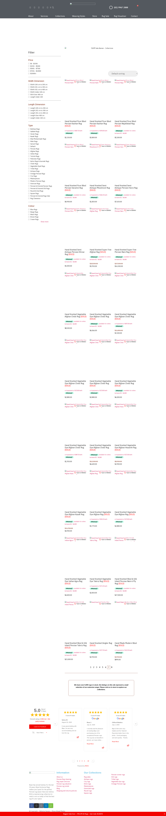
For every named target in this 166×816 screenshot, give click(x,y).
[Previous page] (73, 760)
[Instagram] (34, 7)
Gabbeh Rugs (34, 131)
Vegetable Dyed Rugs (37, 166)
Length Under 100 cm (37, 118)
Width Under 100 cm (37, 92)
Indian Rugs (34, 154)
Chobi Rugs (34, 164)
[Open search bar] (53, 7)
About (30, 16)
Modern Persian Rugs (37, 181)
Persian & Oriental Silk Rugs (40, 188)
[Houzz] (47, 7)
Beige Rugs (34, 212)
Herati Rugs (34, 134)
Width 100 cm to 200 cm (38, 84)
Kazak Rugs (34, 136)
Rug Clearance (35, 198)
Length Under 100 (36, 97)
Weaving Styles (78, 16)
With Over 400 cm (36, 94)
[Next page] (92, 760)
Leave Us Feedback (40, 726)
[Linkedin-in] (43, 7)
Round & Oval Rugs (36, 191)
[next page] (135, 724)
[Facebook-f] (30, 7)
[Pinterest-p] (39, 7)
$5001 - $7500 (35, 68)
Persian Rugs (34, 149)
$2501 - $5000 (35, 66)
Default (33, 146)
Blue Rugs (33, 209)
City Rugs (33, 176)
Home (67, 31)
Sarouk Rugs (34, 144)
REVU (87, 766)
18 (88, 761)
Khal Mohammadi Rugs (38, 139)
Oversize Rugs (35, 183)
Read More (90, 744)
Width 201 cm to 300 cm (82, 31)
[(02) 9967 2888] (111, 7)
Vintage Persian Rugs (37, 174)
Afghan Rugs (34, 151)
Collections (60, 16)
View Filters (40, 732)
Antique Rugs (35, 171)
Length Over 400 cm (37, 115)
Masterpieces (35, 178)
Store (94, 16)
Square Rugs (34, 193)
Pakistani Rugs (35, 159)
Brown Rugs (34, 217)
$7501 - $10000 (35, 71)
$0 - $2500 (34, 63)
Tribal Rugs (34, 169)
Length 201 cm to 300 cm (39, 110)
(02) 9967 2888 (121, 7)
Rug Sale (105, 16)
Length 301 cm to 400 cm (39, 113)
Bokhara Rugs (35, 129)
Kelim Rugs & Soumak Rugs (39, 161)
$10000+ (33, 73)
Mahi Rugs (34, 141)
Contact (134, 16)
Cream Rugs (34, 219)
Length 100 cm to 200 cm (39, 108)
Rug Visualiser (120, 16)
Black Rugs (34, 214)
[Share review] (78, 737)
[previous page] (55, 724)
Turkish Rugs (34, 156)
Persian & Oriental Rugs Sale (40, 196)
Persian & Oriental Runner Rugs (41, 186)
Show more (44, 222)
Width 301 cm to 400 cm (38, 89)
